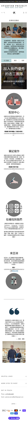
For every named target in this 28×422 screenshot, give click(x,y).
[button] (2, 12)
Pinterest (8, 227)
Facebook (7, 225)
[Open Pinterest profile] (16, 208)
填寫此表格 (15, 271)
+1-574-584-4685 (9, 394)
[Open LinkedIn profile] (22, 208)
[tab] (6, 60)
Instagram (14, 225)
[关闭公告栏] (26, 1)
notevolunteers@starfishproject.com (14, 169)
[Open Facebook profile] (6, 208)
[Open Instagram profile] (11, 208)
